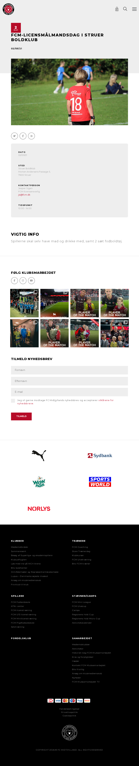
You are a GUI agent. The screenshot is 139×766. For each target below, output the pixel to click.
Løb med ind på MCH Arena (26, 564)
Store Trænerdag (81, 551)
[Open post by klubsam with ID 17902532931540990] (24, 333)
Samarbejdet (82, 638)
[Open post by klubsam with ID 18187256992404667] (24, 303)
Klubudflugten (19, 559)
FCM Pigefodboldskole (22, 623)
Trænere (79, 540)
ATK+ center (17, 606)
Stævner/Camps (84, 596)
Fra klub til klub (19, 584)
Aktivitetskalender (82, 623)
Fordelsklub (21, 638)
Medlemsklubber (81, 644)
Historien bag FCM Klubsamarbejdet (91, 653)
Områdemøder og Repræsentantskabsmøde (34, 572)
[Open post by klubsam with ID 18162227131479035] (115, 333)
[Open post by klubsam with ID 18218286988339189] (54, 303)
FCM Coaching (80, 547)
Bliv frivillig (78, 669)
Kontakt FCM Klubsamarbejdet (89, 665)
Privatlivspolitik (69, 712)
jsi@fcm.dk (24, 194)
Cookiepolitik (69, 715)
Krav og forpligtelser (83, 657)
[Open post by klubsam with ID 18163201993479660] (84, 303)
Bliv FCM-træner (81, 564)
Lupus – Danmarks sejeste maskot (29, 576)
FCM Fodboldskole (20, 602)
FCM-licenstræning (21, 610)
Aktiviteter (78, 649)
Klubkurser (78, 555)
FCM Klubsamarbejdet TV (86, 682)
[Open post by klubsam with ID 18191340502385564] (115, 303)
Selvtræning (17, 627)
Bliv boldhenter (19, 568)
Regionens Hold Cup (83, 614)
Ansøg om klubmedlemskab (26, 580)
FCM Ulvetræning (81, 559)
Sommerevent (18, 551)
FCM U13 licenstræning (23, 614)
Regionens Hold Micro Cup (86, 618)
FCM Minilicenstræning (24, 618)
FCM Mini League (81, 602)
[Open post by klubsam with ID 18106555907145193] (54, 333)
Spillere (17, 596)
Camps (76, 610)
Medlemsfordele (19, 547)
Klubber (17, 540)
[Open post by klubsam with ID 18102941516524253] (84, 333)
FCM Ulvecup (79, 606)
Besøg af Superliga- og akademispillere (31, 555)
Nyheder (76, 678)
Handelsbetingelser (69, 709)
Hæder (75, 661)
